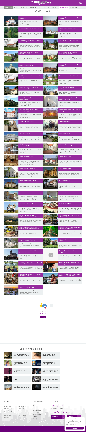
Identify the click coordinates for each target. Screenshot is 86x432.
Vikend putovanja (22, 411)
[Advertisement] (15, 320)
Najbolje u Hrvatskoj (38, 419)
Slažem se (74, 428)
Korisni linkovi (36, 412)
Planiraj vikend (37, 414)
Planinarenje (32, 7)
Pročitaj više (68, 425)
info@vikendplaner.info (57, 406)
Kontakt (35, 408)
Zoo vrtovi (24, 7)
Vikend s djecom (8, 413)
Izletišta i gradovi (43, 7)
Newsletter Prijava (55, 417)
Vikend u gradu (22, 415)
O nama (35, 406)
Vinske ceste (54, 7)
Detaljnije (43, 317)
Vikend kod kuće (8, 408)
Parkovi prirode (74, 7)
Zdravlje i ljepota (8, 406)
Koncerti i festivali (22, 413)
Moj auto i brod (7, 415)
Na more (16, 7)
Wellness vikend (22, 406)
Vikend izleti (8, 7)
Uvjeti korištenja (37, 410)
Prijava (35, 416)
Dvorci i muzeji (64, 7)
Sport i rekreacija (8, 411)
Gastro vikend (21, 408)
